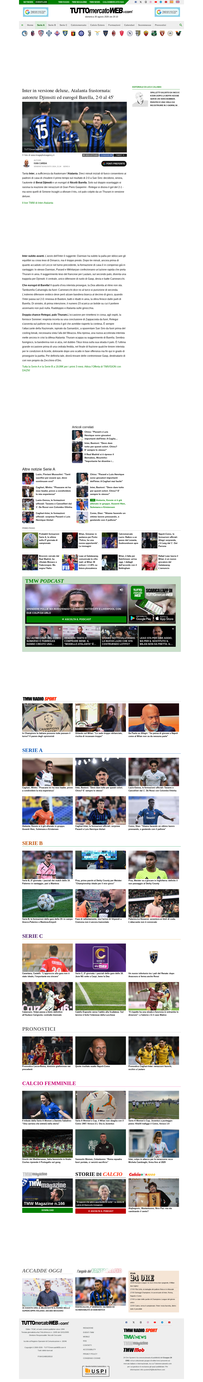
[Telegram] (161, 2)
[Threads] (146, 2)
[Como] (49, 33)
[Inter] (81, 33)
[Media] (166, 2)
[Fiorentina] (57, 33)
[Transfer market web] (177, 2)
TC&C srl (34, 1329)
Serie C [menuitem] (63, 25)
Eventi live (41, 2)
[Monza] (121, 33)
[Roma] (146, 33)
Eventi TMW (88, 1332)
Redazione (88, 1328)
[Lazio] (97, 33)
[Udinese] (170, 33)
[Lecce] (105, 33)
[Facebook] (136, 2)
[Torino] (162, 33)
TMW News (94, 2)
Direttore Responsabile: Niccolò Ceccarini (45, 1335)
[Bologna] (32, 33)
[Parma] (138, 33)
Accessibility (89, 1350)
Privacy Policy (90, 1354)
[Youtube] (156, 2)
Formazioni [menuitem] (114, 25)
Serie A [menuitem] (41, 25)
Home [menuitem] (30, 25)
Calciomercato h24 (113, 2)
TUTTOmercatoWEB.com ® (55, 1347)
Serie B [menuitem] (52, 25)
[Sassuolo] (154, 33)
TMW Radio (63, 2)
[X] (141, 2)
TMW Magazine (79, 2)
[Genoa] (73, 33)
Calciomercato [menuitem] (78, 25)
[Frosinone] (65, 33)
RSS (85, 1341)
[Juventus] (89, 33)
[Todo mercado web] (171, 2)
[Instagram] (151, 2)
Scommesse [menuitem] (144, 25)
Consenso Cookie (91, 1358)
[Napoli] (130, 33)
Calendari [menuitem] (129, 25)
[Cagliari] (41, 33)
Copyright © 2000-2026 (34, 1347)
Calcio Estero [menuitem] (97, 25)
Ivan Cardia (40, 163)
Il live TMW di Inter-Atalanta (37, 202)
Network (28, 2)
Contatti (87, 1345)
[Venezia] (178, 33)
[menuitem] (22, 25)
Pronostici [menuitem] (160, 25)
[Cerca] (180, 25)
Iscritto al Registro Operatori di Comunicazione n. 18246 (45, 1341)
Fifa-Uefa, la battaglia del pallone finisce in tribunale (154, 1289)
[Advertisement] (156, 212)
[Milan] (113, 33)
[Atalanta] (24, 33)
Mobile (86, 1337)
